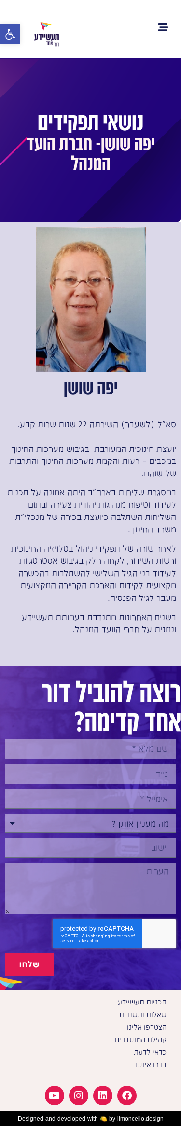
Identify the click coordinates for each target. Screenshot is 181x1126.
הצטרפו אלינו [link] (147, 1027)
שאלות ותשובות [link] (143, 1014)
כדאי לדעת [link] (150, 1052)
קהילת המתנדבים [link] (141, 1039)
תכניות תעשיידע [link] (142, 1002)
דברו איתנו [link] (151, 1064)
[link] (10, 34)
